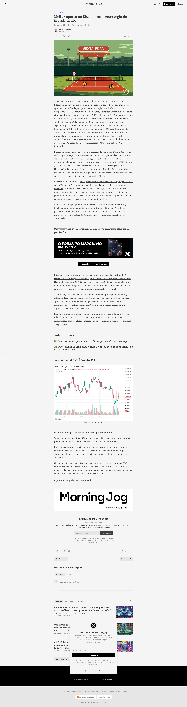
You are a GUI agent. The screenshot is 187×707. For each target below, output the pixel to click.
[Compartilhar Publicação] (159, 4)
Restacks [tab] (70, 574)
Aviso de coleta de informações (98, 662)
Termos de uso (106, 660)
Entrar (180, 4)
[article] (93, 613)
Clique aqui (69, 349)
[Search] (155, 4)
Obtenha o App (104, 697)
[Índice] (2, 353)
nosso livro (71, 228)
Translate (58, 12)
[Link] (51, 335)
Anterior (62, 559)
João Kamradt (67, 615)
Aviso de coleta (121, 692)
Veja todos (60, 659)
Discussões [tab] (80, 601)
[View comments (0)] (64, 36)
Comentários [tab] (59, 574)
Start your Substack (86, 697)
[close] (114, 623)
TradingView (98, 422)
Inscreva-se (169, 4)
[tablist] (64, 574)
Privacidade (104, 692)
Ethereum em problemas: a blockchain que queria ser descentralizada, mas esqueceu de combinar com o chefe (83, 609)
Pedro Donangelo (65, 29)
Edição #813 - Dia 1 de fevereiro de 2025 (69, 613)
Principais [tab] (58, 601)
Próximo (124, 559)
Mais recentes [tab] (69, 601)
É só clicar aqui (119, 341)
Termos (112, 692)
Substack (84, 702)
